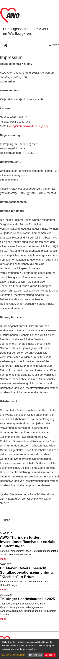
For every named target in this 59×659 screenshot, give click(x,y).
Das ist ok (50, 655)
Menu (56, 44)
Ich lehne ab (35, 655)
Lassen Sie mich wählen (13, 655)
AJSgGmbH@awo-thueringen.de (29, 126)
